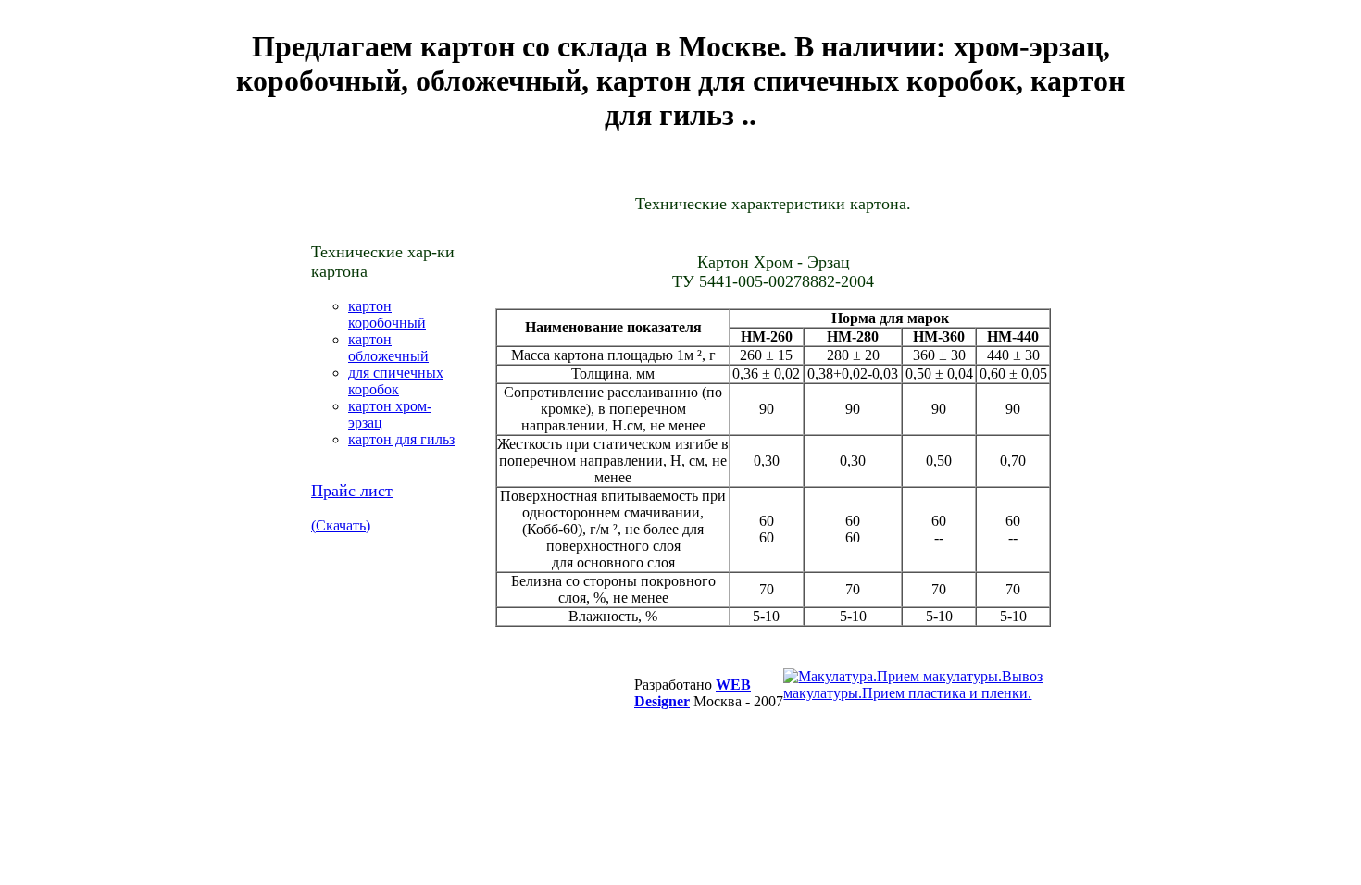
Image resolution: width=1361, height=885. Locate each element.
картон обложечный (388, 347)
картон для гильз (401, 439)
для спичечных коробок (395, 381)
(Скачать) (340, 525)
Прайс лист (352, 490)
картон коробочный (387, 314)
